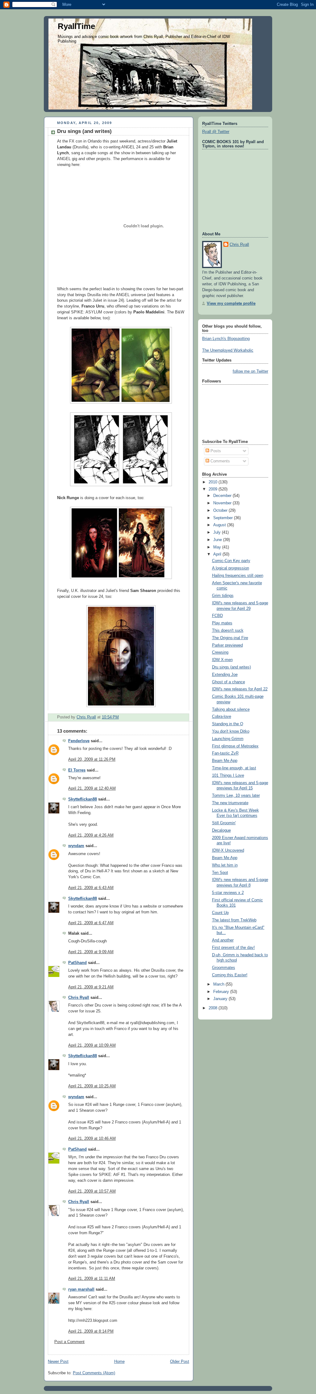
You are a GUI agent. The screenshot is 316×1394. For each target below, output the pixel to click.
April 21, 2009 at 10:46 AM (92, 1138)
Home (119, 1361)
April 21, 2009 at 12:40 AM (92, 788)
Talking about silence (231, 709)
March (219, 984)
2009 (213, 489)
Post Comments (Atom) (94, 1373)
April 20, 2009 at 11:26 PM (91, 759)
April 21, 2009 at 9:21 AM (91, 987)
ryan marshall (81, 1289)
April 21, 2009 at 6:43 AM (91, 888)
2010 (213, 482)
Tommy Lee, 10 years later (236, 795)
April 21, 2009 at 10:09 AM (92, 1045)
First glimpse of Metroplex (235, 746)
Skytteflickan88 (82, 799)
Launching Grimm (227, 739)
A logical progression (230, 568)
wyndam (76, 846)
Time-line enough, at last (234, 768)
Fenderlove (78, 741)
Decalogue (221, 830)
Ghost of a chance (228, 682)
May (217, 547)
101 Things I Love (228, 775)
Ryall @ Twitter (215, 132)
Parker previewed (227, 645)
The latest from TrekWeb (234, 920)
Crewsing (220, 652)
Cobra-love (221, 716)
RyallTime (76, 26)
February (221, 992)
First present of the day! (233, 947)
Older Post (179, 1361)
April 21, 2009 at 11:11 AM (91, 1278)
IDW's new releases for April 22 (240, 689)
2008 (213, 1008)
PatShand (77, 963)
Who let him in (225, 865)
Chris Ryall (78, 997)
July (217, 532)
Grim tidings (223, 596)
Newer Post (58, 1361)
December (223, 496)
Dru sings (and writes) (231, 667)
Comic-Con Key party (231, 561)
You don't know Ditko (230, 731)
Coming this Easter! (229, 975)
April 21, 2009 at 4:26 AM (91, 835)
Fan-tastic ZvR (225, 753)
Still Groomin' (224, 823)
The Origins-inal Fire (230, 638)
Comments (219, 461)
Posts (215, 451)
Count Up (220, 913)
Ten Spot (220, 873)
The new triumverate (230, 803)
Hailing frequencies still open (237, 575)
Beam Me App (224, 761)
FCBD (217, 616)
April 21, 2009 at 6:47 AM (91, 923)
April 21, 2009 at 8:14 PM (91, 1331)
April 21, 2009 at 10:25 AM (92, 1086)
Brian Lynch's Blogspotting (226, 339)
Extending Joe (225, 674)
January (221, 999)
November (223, 503)
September (223, 518)
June (218, 540)
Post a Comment (69, 1342)
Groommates (223, 968)
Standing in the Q (227, 724)
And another (223, 940)
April (217, 554)
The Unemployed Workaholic (227, 350)
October (221, 510)
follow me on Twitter (250, 371)
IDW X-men (222, 660)
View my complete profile (231, 303)
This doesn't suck (227, 630)
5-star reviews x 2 (228, 893)
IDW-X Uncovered (228, 850)
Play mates (222, 623)
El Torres (76, 770)
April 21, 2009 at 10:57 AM (92, 1191)
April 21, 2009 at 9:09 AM (91, 952)
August (220, 525)
